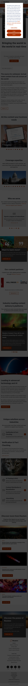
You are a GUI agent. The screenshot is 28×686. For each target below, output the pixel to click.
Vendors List (11, 24)
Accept (14, 31)
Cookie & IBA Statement (16, 23)
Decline (14, 34)
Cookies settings (14, 27)
